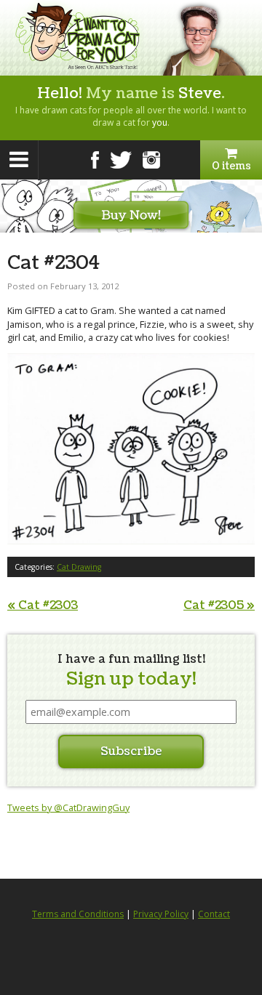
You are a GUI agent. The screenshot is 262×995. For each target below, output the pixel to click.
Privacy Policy (160, 914)
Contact (214, 914)
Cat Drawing (79, 567)
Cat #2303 (42, 605)
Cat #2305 (219, 605)
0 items (231, 166)
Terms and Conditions (78, 914)
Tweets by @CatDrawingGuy (68, 807)
